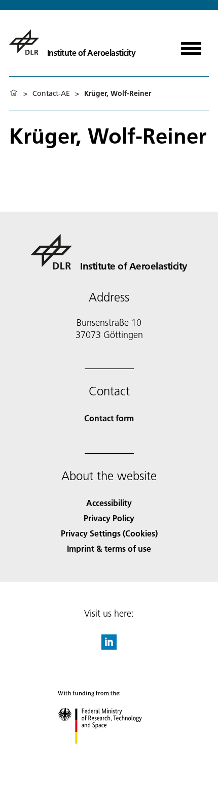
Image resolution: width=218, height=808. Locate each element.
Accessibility (109, 502)
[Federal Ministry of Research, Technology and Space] (109, 754)
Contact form (109, 418)
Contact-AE (51, 93)
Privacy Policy (109, 518)
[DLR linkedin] (109, 646)
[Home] (13, 93)
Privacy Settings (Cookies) (109, 533)
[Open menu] (191, 45)
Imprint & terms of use (109, 548)
